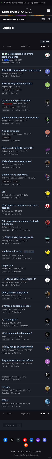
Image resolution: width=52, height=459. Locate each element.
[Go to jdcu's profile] (47, 84)
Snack (6, 164)
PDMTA (7, 255)
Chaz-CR (8, 390)
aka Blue (8, 121)
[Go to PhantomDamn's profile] (47, 206)
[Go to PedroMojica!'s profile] (47, 132)
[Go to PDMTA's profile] (47, 266)
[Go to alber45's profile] (47, 71)
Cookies (37, 451)
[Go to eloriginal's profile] (47, 149)
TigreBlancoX (10, 350)
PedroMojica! (10, 134)
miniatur (7, 377)
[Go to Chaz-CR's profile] (47, 388)
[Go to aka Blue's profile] (47, 162)
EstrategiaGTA (10, 178)
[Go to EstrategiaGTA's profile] (47, 176)
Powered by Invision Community (26, 455)
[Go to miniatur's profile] (47, 375)
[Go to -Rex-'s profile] (47, 193)
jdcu (6, 87)
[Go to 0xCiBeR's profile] (47, 320)
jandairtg (8, 151)
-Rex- (6, 195)
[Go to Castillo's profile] (47, 307)
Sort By (45, 41)
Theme (14, 451)
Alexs (6, 323)
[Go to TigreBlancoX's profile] (47, 348)
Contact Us (26, 451)
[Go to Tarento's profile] (47, 238)
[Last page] (48, 46)
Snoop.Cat (8, 363)
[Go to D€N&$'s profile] (47, 118)
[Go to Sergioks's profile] (47, 101)
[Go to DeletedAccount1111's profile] (47, 361)
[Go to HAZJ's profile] (47, 55)
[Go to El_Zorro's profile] (47, 222)
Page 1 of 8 (26, 46)
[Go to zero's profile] (47, 401)
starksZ (7, 336)
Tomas (7, 211)
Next (42, 46)
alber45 (7, 73)
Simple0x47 (9, 241)
